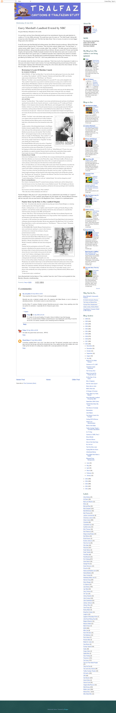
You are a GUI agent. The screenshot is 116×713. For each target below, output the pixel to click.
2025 (86, 321)
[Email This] (36, 282)
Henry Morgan (87, 582)
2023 (86, 326)
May (88, 465)
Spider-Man (86, 653)
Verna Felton (86, 680)
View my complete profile (94, 30)
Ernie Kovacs (86, 538)
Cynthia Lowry (87, 527)
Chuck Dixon (26, 340)
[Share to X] (39, 282)
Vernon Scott (86, 682)
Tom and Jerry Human (89, 668)
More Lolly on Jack (91, 386)
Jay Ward (85, 589)
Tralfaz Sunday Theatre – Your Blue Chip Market (93, 428)
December (89, 346)
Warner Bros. (86, 691)
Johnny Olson (87, 605)
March (88, 470)
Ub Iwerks (86, 673)
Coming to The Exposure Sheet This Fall (95, 109)
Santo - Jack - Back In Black (96, 200)
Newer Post (20, 380)
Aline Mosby (86, 497)
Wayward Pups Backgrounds (90, 459)
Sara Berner (86, 644)
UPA (84, 675)
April (88, 468)
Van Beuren (86, 678)
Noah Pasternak (89, 230)
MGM (84, 628)
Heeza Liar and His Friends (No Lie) (91, 374)
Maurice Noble (87, 623)
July (88, 358)
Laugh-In (85, 614)
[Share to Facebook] (41, 282)
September (90, 353)
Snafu (84, 649)
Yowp (25, 282)
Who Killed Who (87, 694)
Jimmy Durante (87, 596)
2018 (86, 339)
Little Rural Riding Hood (89, 619)
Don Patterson (87, 531)
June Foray (86, 607)
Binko (84, 504)
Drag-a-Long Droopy (88, 534)
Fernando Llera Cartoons (89, 174)
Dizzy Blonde (89, 437)
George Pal (86, 563)
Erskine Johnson (87, 540)
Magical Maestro (87, 621)
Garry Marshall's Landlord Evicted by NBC (93, 398)
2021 (86, 331)
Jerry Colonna (87, 591)
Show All (98, 288)
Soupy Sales (86, 651)
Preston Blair (86, 639)
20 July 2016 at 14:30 (37, 293)
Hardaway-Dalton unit (89, 577)
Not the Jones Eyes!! (91, 383)
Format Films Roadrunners (90, 304)
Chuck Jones (86, 520)
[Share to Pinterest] (43, 282)
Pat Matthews (87, 635)
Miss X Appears (90, 381)
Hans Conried (86, 575)
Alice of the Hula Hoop (92, 442)
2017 (86, 341)
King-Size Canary (88, 612)
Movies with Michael (91, 139)
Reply (24, 308)
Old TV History (89, 79)
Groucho (85, 568)
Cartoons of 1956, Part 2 (92, 434)
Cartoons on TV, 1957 (92, 364)
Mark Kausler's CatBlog (91, 251)
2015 (86, 478)
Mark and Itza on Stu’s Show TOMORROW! (90, 253)
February (89, 473)
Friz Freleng (86, 559)
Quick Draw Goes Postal (96, 61)
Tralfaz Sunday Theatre (89, 671)
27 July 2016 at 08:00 (36, 340)
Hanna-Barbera (87, 573)
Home (48, 380)
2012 (86, 486)
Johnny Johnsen (87, 603)
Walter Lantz (86, 689)
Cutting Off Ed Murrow (92, 419)
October (89, 351)
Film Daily (86, 545)
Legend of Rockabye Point (90, 616)
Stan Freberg (86, 655)
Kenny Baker (86, 609)
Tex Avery (86, 660)
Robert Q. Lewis (87, 642)
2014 (86, 481)
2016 (86, 344)
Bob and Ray (86, 506)
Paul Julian (86, 637)
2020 (86, 333)
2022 (86, 329)
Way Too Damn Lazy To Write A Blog (91, 196)
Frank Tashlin (86, 552)
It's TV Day (89, 432)
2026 (86, 318)
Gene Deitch (86, 561)
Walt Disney (86, 687)
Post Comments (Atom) (30, 383)
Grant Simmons (87, 566)
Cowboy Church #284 (95, 142)
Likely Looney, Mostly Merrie (90, 307)
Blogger (66, 709)
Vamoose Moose (90, 439)
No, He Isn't (89, 444)
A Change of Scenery (91, 391)
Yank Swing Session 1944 (96, 212)
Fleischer (85, 547)
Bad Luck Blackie (88, 501)
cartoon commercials (88, 515)
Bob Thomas (86, 513)
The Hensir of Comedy (92, 408)
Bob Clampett (87, 508)
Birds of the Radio (91, 425)
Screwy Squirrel (87, 646)
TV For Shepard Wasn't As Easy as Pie (96, 83)
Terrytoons (86, 658)
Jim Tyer (85, 593)
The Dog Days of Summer (91, 127)
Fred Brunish (86, 557)
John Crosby (86, 598)
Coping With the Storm (92, 449)
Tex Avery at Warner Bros (90, 302)
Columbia (85, 522)
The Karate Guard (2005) (96, 272)
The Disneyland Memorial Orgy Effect (96, 233)
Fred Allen (86, 554)
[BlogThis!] (38, 282)
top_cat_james (27, 293)
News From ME (89, 159)
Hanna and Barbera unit (89, 570)
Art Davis (85, 499)
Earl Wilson (86, 536)
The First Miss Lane (91, 447)
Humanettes (89, 410)
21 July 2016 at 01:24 (38, 314)
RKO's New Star (90, 388)
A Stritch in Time (89, 160)
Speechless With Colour (92, 401)
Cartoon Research (90, 126)
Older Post (76, 380)
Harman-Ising (86, 579)
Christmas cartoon (88, 517)
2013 (86, 483)
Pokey (24, 330)
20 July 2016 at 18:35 (32, 330)
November (89, 348)
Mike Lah (85, 630)
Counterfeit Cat (87, 524)
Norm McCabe (87, 632)
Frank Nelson (86, 550)
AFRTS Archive (89, 209)
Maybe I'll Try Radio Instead (91, 361)
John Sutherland (87, 600)
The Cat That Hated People (90, 662)
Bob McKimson (87, 510)
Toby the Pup (86, 666)
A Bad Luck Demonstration (90, 422)
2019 (86, 336)
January (89, 475)
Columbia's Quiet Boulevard (90, 367)
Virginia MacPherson (88, 685)
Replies (26, 311)
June (88, 463)
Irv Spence (86, 584)
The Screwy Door (90, 370)
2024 (86, 324)
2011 (86, 488)
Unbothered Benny (91, 452)
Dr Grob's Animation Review (90, 300)
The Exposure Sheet (91, 105)
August (89, 356)
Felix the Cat (86, 543)
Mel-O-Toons (86, 626)
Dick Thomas (86, 529)
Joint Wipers (89, 413)
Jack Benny (86, 586)
